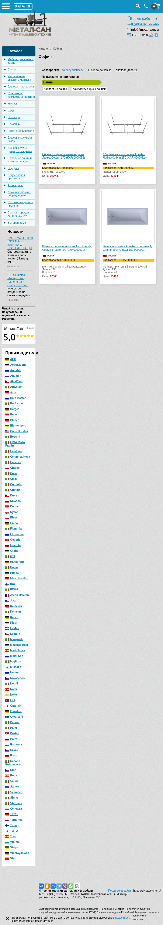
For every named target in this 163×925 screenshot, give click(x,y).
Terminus (16, 819)
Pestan (14, 733)
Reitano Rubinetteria (13, 762)
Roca (13, 775)
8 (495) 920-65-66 (145, 24)
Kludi (13, 622)
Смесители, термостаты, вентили (21, 95)
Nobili (14, 683)
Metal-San (16, 655)
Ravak (14, 750)
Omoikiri (16, 705)
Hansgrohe (17, 561)
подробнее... (123, 917)
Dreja (13, 495)
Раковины (14, 124)
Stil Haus (16, 803)
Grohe (14, 550)
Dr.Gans (15, 501)
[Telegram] (59, 886)
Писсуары (14, 117)
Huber (14, 567)
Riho (13, 770)
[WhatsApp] (70, 886)
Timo (13, 825)
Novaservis (17, 678)
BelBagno (16, 403)
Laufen (14, 628)
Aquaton (15, 375)
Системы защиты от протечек (20, 204)
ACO (13, 359)
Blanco (14, 420)
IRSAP (14, 589)
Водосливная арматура (16, 176)
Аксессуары (15, 185)
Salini (14, 781)
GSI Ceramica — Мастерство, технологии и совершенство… (17, 280)
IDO (12, 584)
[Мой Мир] (53, 886)
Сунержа (16, 808)
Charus (15, 467)
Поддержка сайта (120, 890)
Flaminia (16, 528)
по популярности (72, 70)
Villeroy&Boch (19, 853)
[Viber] (64, 886)
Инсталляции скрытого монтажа (19, 78)
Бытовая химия (17, 222)
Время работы (142, 18)
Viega (14, 847)
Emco (14, 523)
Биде (11, 110)
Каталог (44, 48)
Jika (12, 600)
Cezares (15, 462)
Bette (13, 414)
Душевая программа (21, 86)
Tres (13, 836)
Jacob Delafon (19, 595)
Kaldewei (16, 606)
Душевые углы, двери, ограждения (20, 149)
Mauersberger (19, 644)
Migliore (15, 661)
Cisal (13, 478)
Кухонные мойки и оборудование (19, 193)
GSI (12, 556)
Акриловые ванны (55, 88)
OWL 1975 (16, 716)
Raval (13, 755)
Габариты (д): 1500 (118, 172)
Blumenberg (18, 425)
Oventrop (16, 711)
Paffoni (15, 722)
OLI (12, 700)
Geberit (15, 539)
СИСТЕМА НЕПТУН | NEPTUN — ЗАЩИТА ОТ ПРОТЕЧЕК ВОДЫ (20, 243)
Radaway (16, 744)
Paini (13, 727)
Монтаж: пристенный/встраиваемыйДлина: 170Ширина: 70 (64, 268)
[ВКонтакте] (41, 886)
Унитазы (13, 103)
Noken (14, 694)
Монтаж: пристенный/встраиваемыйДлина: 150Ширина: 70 (125, 268)
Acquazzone (18, 364)
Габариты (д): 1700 (58, 172)
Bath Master (18, 397)
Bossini (15, 436)
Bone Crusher (19, 431)
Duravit (15, 506)
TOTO (14, 830)
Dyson (14, 512)
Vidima (15, 841)
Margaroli (16, 639)
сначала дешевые (99, 70)
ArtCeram (16, 386)
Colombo (16, 484)
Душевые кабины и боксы (20, 139)
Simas (14, 797)
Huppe (14, 572)
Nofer (13, 689)
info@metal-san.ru (145, 29)
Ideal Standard (19, 578)
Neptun (15, 672)
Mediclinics (17, 650)
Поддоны (13, 168)
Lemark (15, 633)
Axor (13, 392)
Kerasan (15, 611)
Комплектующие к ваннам (89, 88)
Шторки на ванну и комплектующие (20, 159)
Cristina (15, 489)
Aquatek (15, 370)
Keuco (14, 617)
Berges (14, 409)
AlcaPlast (16, 381)
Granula (15, 545)
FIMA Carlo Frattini (15, 444)
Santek (14, 786)
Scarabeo (16, 792)
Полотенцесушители (21, 130)
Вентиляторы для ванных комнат (19, 214)
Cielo (13, 473)
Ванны (12, 69)
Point (13, 738)
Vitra (13, 858)
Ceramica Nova (20, 456)
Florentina (17, 534)
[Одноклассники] (47, 886)
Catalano (16, 451)
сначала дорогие (127, 70)
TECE (14, 814)
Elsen (14, 517)
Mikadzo (15, 667)
